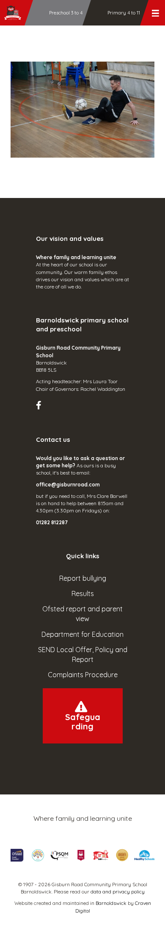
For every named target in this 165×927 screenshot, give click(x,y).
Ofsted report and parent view (82, 614)
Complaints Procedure (83, 674)
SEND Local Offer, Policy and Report (82, 654)
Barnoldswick (111, 903)
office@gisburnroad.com (68, 484)
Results (83, 593)
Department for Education (82, 634)
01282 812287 (52, 522)
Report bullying (82, 578)
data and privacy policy (118, 891)
